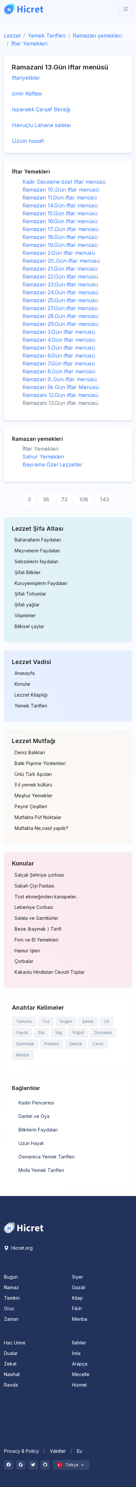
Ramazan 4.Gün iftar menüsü (58, 339)
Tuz (46, 1021)
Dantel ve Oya (34, 1116)
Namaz (11, 1287)
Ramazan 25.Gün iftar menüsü (60, 300)
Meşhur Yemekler (33, 795)
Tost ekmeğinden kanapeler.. (46, 896)
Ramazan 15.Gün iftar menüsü (59, 213)
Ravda (11, 1385)
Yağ (58, 1032)
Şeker (88, 1021)
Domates (103, 1032)
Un (106, 1021)
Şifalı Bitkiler (28, 572)
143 (104, 499)
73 (64, 499)
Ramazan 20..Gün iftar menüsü (61, 260)
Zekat (10, 1364)
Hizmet (79, 1385)
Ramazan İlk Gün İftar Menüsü (60, 387)
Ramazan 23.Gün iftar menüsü (60, 284)
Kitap (77, 1298)
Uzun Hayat (31, 1143)
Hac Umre (14, 1342)
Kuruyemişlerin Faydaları (41, 583)
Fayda (22, 1032)
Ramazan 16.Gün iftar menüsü (59, 221)
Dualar (11, 1353)
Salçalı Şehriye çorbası (39, 875)
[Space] (24, 1227)
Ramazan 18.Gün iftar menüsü (60, 237)
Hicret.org (21, 1248)
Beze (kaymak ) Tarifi (38, 929)
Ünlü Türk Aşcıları (33, 774)
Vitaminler (25, 615)
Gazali (78, 1287)
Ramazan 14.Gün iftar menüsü (60, 205)
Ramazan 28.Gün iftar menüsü (60, 316)
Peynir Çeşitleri (31, 806)
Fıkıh (77, 1308)
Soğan (66, 1021)
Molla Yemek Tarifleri (41, 1170)
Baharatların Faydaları (38, 540)
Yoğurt (78, 1032)
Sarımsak (25, 1043)
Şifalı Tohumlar (30, 594)
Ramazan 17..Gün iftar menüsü (60, 229)
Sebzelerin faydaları (36, 561)
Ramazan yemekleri (97, 35)
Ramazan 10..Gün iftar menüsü (60, 189)
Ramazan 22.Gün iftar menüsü (60, 276)
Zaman (11, 1319)
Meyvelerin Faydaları (37, 550)
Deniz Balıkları (30, 752)
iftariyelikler (26, 77)
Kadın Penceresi (36, 1102)
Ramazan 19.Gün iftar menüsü (60, 245)
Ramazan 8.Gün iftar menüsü (58, 371)
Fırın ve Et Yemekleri (36, 940)
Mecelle (80, 1374)
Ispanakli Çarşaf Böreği (41, 109)
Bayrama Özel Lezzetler (52, 464)
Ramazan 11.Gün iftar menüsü (59, 197)
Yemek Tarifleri (46, 35)
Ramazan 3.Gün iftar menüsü (58, 332)
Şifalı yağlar (27, 604)
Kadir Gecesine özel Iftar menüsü (64, 181)
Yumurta (24, 1021)
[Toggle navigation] (125, 9)
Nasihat (12, 1374)
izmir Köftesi (27, 93)
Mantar (22, 1054)
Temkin (12, 1298)
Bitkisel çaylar (29, 626)
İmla (76, 1353)
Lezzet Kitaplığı (31, 695)
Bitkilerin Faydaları (38, 1129)
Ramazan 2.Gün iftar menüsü (58, 253)
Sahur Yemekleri (43, 456)
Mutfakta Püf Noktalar (38, 817)
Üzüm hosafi (28, 141)
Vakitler (58, 1451)
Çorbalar (24, 961)
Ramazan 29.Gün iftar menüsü (60, 324)
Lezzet (12, 35)
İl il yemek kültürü (33, 784)
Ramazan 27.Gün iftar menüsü (60, 308)
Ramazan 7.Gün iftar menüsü (58, 363)
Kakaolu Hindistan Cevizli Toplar (50, 972)
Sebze (75, 1043)
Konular (23, 684)
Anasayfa (25, 673)
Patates (51, 1043)
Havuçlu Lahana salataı (41, 125)
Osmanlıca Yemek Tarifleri (46, 1156)
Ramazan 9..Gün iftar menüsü (59, 379)
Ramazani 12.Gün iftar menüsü (60, 395)
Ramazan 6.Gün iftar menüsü (58, 355)
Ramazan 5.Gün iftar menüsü (58, 347)
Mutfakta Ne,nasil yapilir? (41, 828)
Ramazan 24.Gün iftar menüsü (60, 292)
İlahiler (79, 1342)
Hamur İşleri (27, 950)
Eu (79, 1451)
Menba (79, 1319)
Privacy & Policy (21, 1451)
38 (46, 499)
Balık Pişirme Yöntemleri (40, 763)
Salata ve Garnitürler (36, 918)
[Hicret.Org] (24, 9)
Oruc (9, 1308)
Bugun (11, 1277)
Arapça (79, 1364)
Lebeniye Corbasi (34, 907)
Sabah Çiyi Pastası (34, 886)
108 (83, 499)
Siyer (77, 1277)
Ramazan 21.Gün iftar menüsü (59, 268)
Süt (41, 1032)
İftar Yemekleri (29, 43)
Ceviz (98, 1043)
